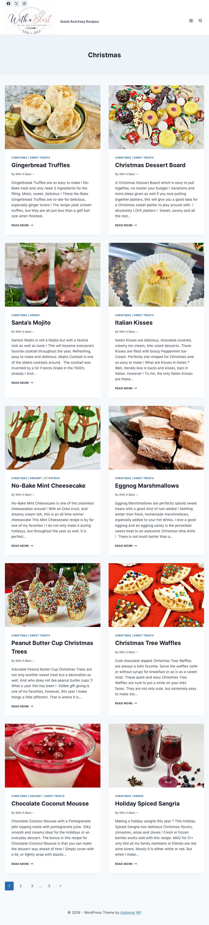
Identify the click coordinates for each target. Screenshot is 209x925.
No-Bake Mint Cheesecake (48, 485)
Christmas (19, 157)
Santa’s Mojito (31, 322)
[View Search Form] (200, 20)
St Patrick (52, 478)
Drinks (35, 315)
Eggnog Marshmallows (147, 485)
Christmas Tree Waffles (148, 642)
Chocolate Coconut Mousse (50, 803)
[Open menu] (191, 21)
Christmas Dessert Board (150, 165)
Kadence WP (130, 912)
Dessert (36, 478)
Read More (22, 225)
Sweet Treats (40, 157)
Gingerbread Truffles (40, 165)
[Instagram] (24, 3)
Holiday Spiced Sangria (147, 803)
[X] (16, 3)
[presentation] (52, 117)
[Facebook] (8, 3)
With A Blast (23, 174)
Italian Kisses (134, 322)
